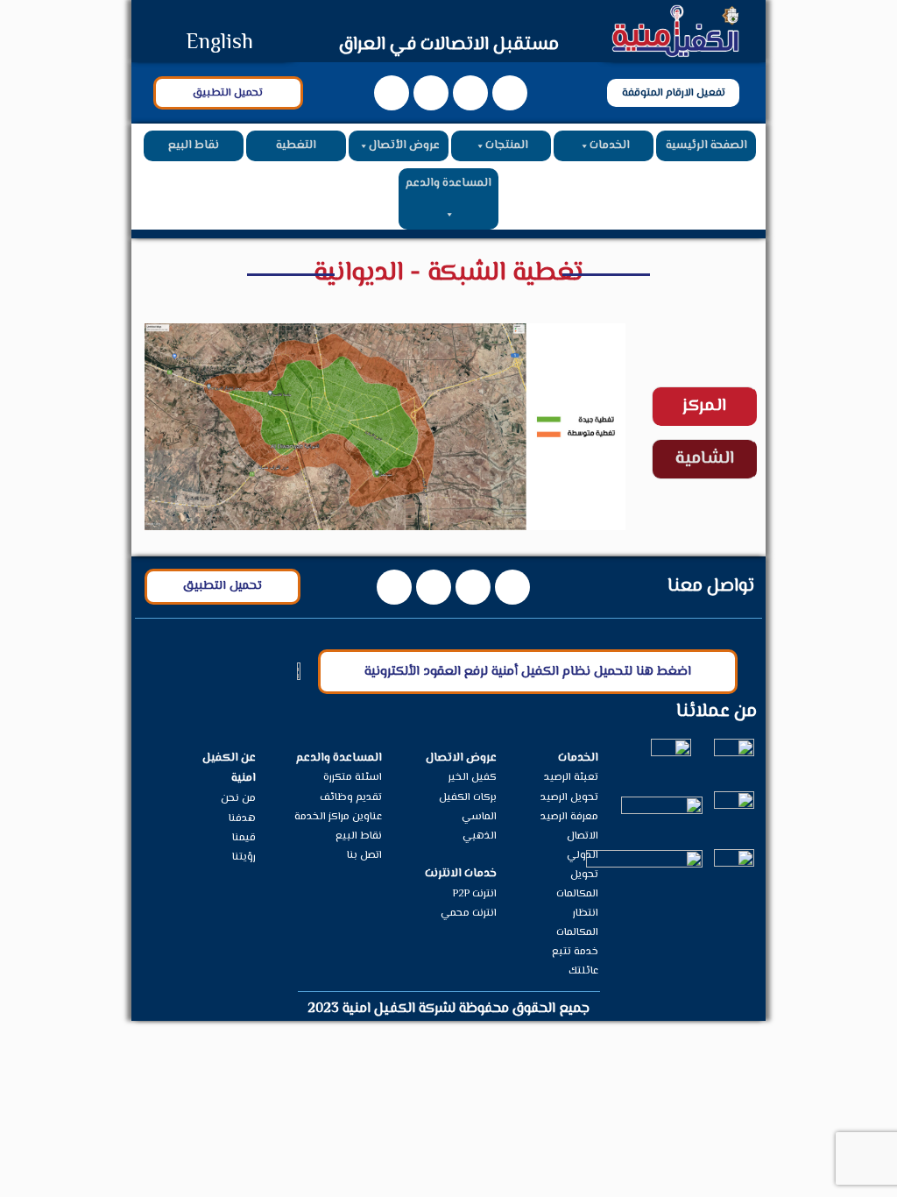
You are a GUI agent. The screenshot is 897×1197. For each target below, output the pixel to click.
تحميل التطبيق (228, 93)
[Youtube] (470, 92)
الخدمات (610, 145)
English (219, 43)
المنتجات (506, 145)
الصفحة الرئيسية (706, 145)
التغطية (296, 145)
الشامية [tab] (704, 458)
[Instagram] (430, 92)
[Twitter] (391, 92)
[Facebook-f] (509, 92)
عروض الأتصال (404, 145)
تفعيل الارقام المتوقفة (673, 93)
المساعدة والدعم (448, 183)
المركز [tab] (704, 406)
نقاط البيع (193, 145)
